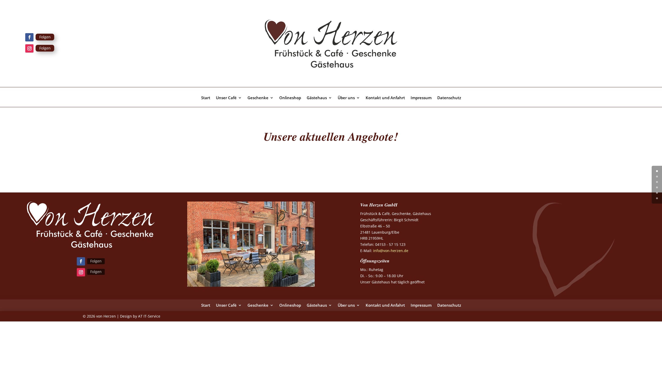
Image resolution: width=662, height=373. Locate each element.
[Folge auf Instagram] (29, 48)
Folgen (45, 36)
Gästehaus (317, 98)
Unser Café (226, 98)
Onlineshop (290, 98)
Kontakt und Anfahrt (385, 98)
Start (205, 98)
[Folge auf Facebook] (29, 37)
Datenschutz (449, 98)
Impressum (421, 98)
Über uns (346, 98)
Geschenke (257, 98)
